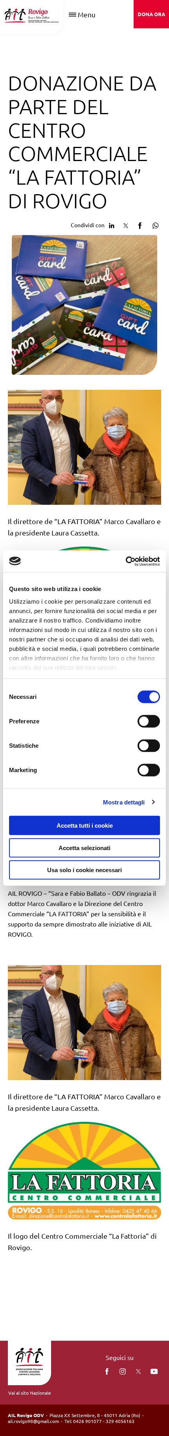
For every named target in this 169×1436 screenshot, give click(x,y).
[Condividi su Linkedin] (112, 224)
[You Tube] (154, 1371)
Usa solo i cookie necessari (84, 870)
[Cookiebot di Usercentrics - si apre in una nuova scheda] (125, 561)
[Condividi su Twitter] (126, 224)
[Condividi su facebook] (140, 224)
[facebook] (107, 1371)
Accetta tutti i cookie (85, 825)
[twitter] (138, 1371)
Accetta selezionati (84, 847)
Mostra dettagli (124, 802)
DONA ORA (151, 14)
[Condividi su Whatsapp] (154, 224)
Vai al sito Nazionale (29, 1393)
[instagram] (123, 1371)
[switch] (149, 721)
